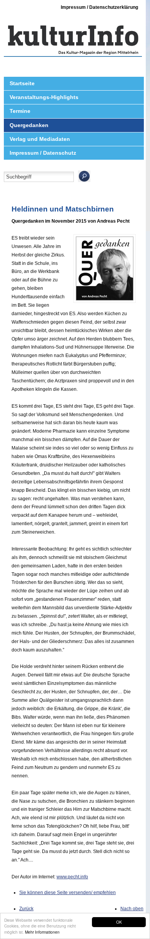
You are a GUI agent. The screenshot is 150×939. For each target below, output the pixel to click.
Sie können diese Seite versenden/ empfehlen (67, 892)
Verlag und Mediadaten (40, 139)
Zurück (26, 908)
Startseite (22, 83)
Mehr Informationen (42, 932)
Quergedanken (29, 125)
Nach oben (131, 908)
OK (119, 922)
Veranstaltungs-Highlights (44, 97)
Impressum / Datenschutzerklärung (99, 7)
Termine (20, 111)
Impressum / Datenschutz (43, 153)
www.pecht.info (72, 876)
